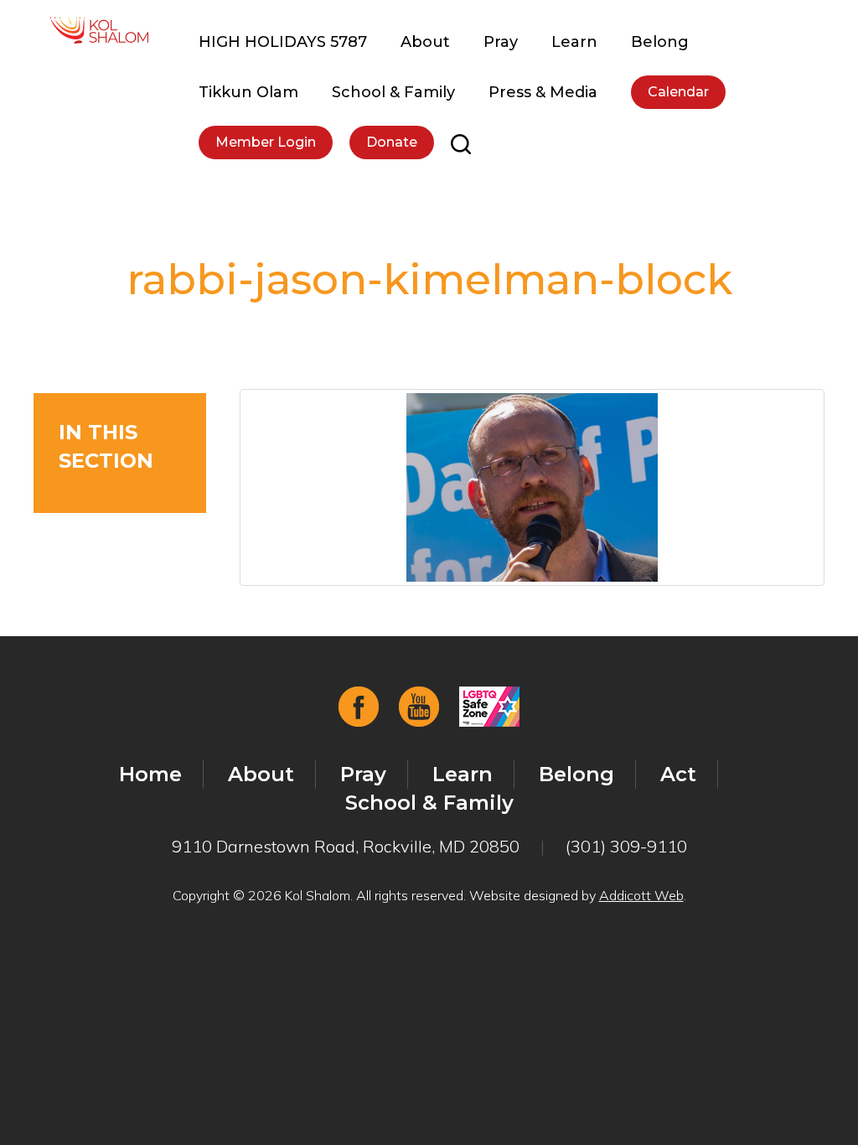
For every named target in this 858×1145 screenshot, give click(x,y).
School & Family (393, 92)
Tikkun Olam (248, 92)
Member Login (265, 142)
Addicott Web (641, 895)
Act (678, 774)
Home (150, 774)
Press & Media (542, 92)
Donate (391, 142)
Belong (660, 42)
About (425, 42)
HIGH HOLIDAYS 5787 (283, 42)
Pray (500, 42)
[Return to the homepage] (99, 30)
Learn (574, 42)
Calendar (678, 92)
